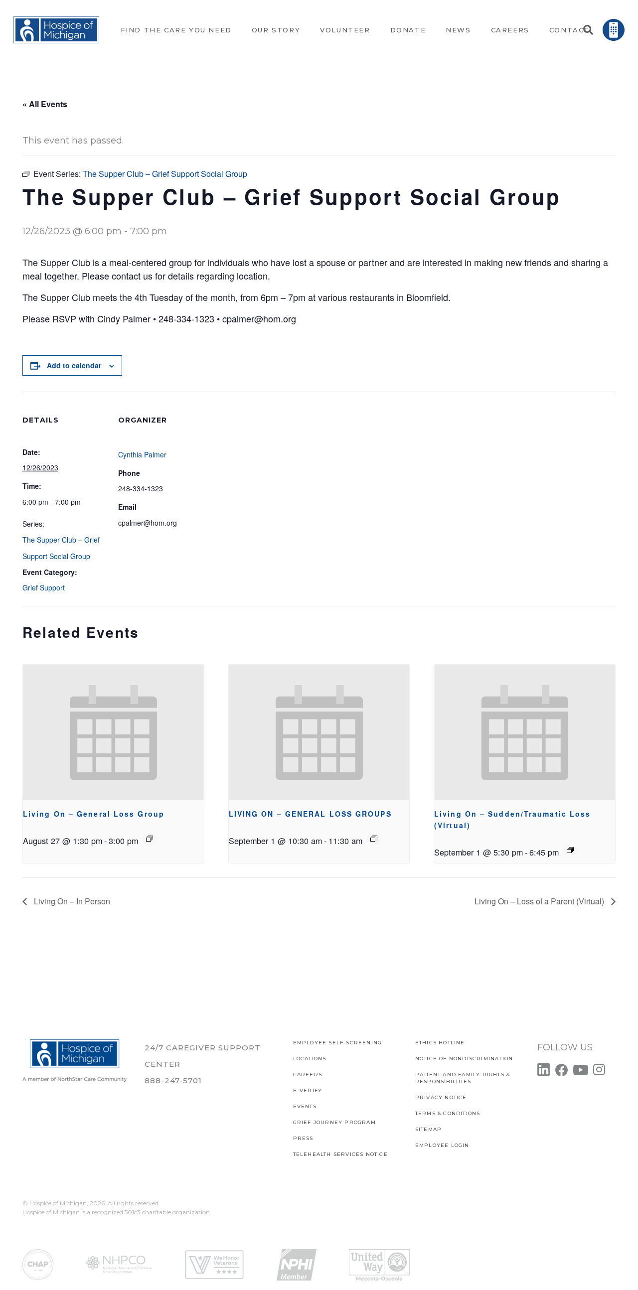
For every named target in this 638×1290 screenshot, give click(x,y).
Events (305, 1106)
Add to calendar (74, 365)
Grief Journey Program (334, 1122)
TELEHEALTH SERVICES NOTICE (340, 1154)
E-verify (307, 1090)
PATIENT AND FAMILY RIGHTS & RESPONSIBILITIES (462, 1078)
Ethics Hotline (440, 1042)
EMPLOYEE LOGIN (442, 1145)
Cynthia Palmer (142, 454)
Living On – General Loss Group (93, 814)
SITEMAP (428, 1129)
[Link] (56, 30)
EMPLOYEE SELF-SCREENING (337, 1042)
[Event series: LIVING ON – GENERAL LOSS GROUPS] (373, 839)
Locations (309, 1058)
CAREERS (307, 1074)
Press (303, 1138)
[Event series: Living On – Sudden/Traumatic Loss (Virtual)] (570, 850)
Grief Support (43, 587)
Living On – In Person (71, 901)
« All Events (44, 104)
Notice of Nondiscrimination (464, 1058)
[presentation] (113, 732)
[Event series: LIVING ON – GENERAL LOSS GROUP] (149, 839)
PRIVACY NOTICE (441, 1097)
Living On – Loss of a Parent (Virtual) (540, 901)
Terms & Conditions (447, 1113)
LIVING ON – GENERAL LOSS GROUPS (310, 814)
